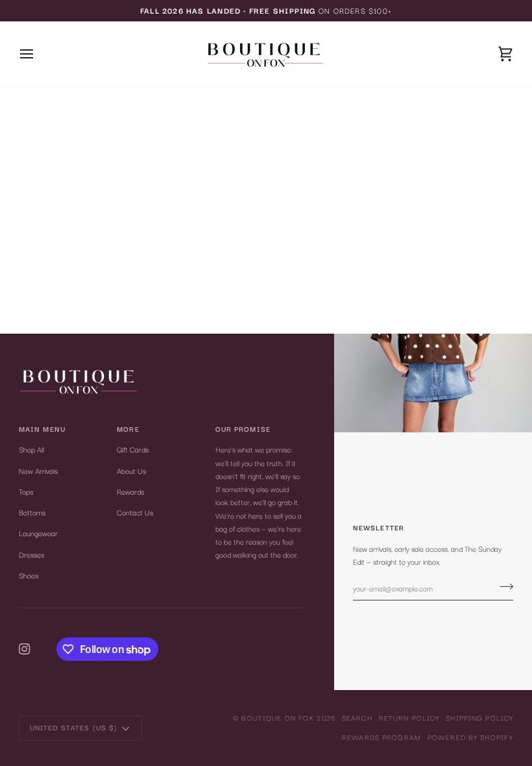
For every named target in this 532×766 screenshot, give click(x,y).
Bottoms (32, 512)
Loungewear (38, 533)
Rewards (130, 491)
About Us (131, 470)
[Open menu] (38, 53)
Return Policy (409, 717)
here (302, 160)
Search (357, 717)
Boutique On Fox (277, 717)
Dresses (31, 554)
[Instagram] (24, 649)
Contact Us (135, 512)
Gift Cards (133, 449)
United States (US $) (74, 727)
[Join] (502, 586)
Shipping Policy (479, 717)
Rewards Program (381, 737)
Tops (26, 491)
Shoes (28, 575)
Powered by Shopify (470, 737)
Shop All (31, 449)
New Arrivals (38, 470)
